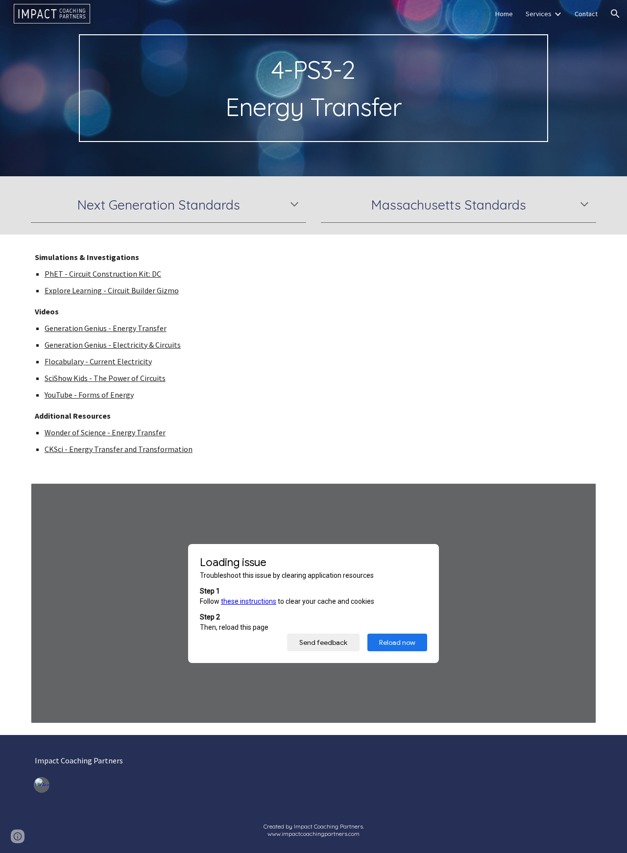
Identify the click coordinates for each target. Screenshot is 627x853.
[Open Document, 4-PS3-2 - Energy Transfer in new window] (577, 496)
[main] (313, 88)
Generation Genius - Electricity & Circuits (113, 345)
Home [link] (504, 13)
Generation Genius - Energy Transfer (106, 328)
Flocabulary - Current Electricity (98, 361)
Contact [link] (586, 13)
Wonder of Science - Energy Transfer (105, 432)
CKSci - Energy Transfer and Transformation (119, 449)
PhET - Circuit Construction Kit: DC (103, 274)
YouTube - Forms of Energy (89, 395)
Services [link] (539, 13)
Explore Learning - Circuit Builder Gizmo (112, 290)
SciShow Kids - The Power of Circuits (105, 378)
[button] (615, 13)
